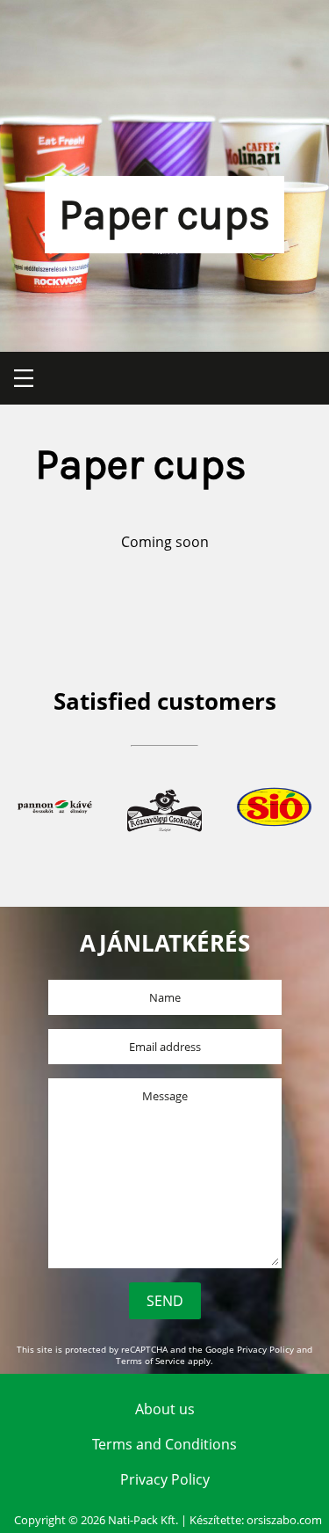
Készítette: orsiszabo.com (256, 1520)
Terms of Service (150, 1361)
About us (165, 1409)
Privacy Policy (265, 1349)
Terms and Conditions (164, 1444)
